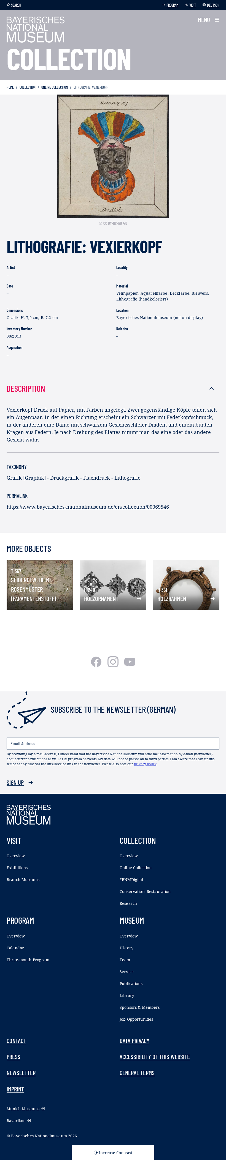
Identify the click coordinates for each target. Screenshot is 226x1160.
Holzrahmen (171, 598)
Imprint (15, 1089)
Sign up (15, 782)
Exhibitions (17, 867)
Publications (131, 983)
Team (125, 959)
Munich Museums (23, 1108)
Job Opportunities (136, 1019)
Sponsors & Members (140, 1007)
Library (127, 995)
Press (13, 1056)
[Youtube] (130, 665)
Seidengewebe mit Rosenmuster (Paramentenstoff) (33, 589)
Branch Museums (23, 879)
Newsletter (21, 1073)
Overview (16, 855)
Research (128, 903)
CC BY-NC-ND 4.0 (115, 223)
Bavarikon (16, 1120)
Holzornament (101, 598)
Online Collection (54, 87)
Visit (192, 5)
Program (172, 5)
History (126, 947)
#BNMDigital (131, 879)
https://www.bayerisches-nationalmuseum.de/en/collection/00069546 (88, 506)
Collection (28, 87)
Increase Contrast (115, 1152)
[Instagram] (113, 665)
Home (10, 87)
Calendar (15, 947)
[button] (208, 20)
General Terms (137, 1073)
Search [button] (16, 5)
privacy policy (145, 764)
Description (26, 388)
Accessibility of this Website (155, 1056)
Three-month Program (28, 959)
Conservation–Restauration (145, 891)
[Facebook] (96, 665)
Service (127, 971)
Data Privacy (134, 1040)
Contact (16, 1040)
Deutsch (213, 5)
